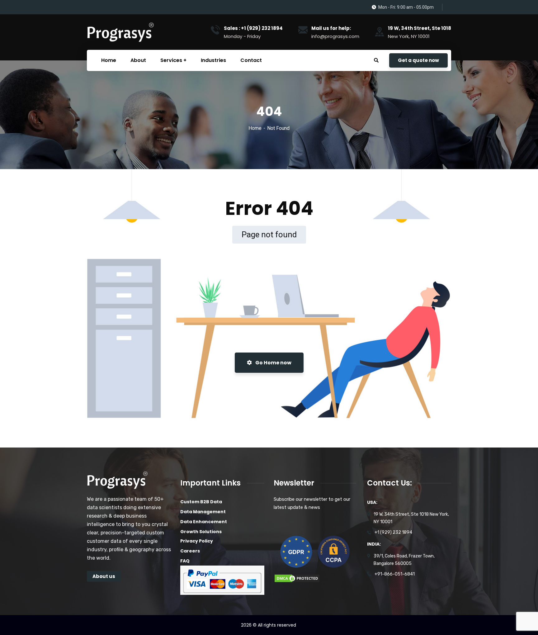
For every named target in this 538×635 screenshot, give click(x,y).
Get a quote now (418, 60)
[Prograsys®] (120, 32)
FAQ (185, 561)
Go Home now (272, 362)
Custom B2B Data (201, 502)
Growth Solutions (201, 531)
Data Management (203, 512)
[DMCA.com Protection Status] (297, 577)
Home (255, 128)
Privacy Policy (196, 541)
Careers (190, 551)
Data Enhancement (203, 522)
